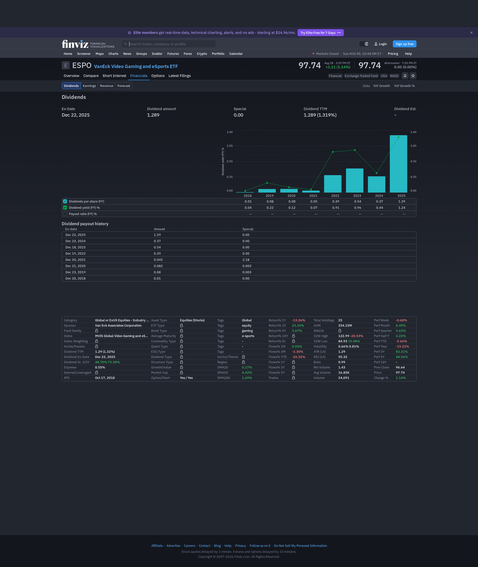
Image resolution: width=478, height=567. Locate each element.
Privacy (240, 546)
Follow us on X (260, 546)
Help (408, 54)
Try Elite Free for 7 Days (317, 33)
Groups (141, 54)
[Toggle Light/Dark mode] (364, 44)
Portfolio (218, 54)
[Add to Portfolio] (413, 75)
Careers (189, 546)
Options (158, 75)
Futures (173, 54)
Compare (91, 75)
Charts (113, 54)
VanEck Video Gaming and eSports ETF (136, 66)
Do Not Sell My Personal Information (300, 546)
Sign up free (405, 44)
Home (68, 54)
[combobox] (168, 44)
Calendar (236, 54)
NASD (394, 76)
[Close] (471, 32)
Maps (100, 54)
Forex (188, 54)
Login (383, 44)
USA (384, 76)
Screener (84, 54)
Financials (138, 75)
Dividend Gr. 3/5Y (77, 362)
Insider (157, 54)
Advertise (173, 546)
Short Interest (114, 75)
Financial (335, 76)
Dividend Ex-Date (76, 357)
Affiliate (157, 546)
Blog (217, 546)
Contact (204, 546)
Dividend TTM (74, 352)
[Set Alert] (405, 75)
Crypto (202, 54)
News (127, 54)
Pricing (393, 54)
